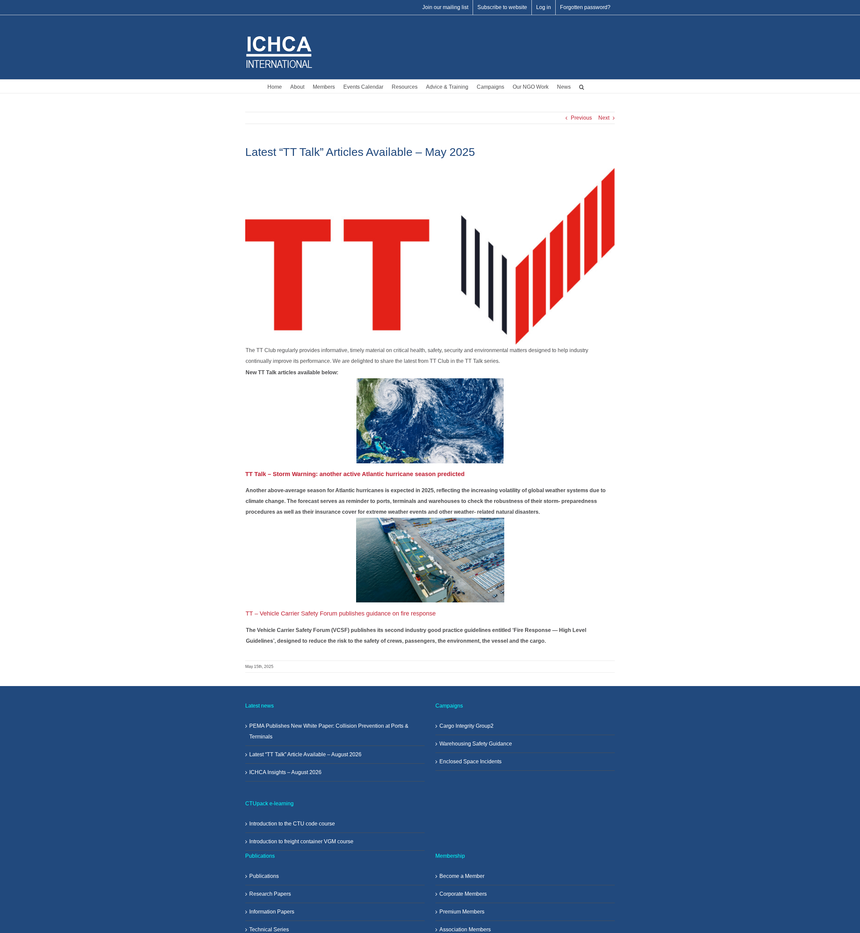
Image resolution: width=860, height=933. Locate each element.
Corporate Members (463, 894)
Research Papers (270, 894)
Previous (581, 118)
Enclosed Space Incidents (470, 761)
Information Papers (271, 912)
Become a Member (461, 876)
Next (603, 118)
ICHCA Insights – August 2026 (285, 772)
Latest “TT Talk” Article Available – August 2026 (305, 754)
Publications (264, 876)
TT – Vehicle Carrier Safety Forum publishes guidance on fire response (341, 613)
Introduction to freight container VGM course (301, 841)
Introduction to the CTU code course (292, 823)
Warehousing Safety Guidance (475, 744)
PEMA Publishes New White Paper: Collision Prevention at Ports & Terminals (328, 731)
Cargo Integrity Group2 (466, 726)
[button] (581, 86)
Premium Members (461, 912)
